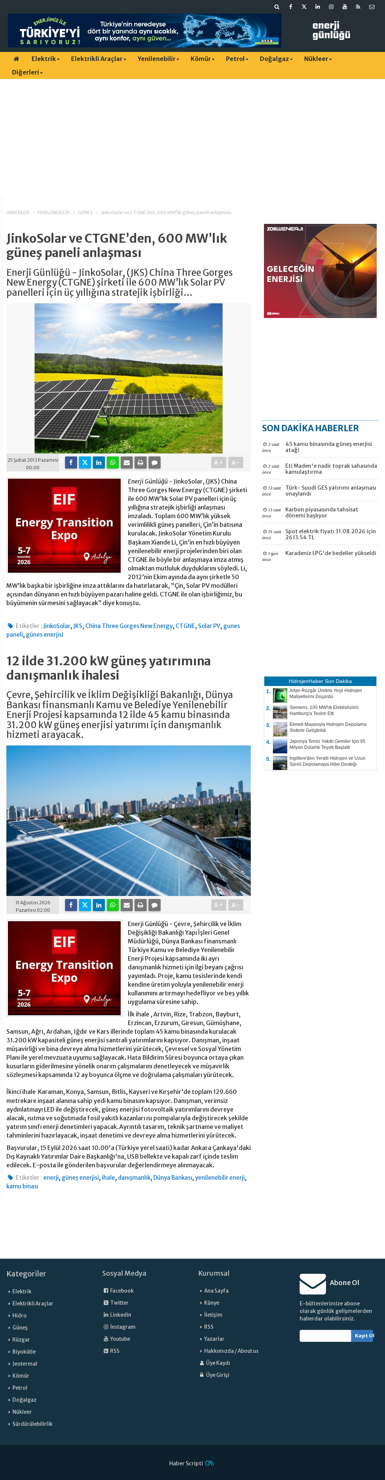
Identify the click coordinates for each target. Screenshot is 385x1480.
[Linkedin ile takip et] (317, 7)
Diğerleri (25, 72)
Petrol (235, 58)
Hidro (19, 1316)
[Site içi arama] (277, 7)
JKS (77, 626)
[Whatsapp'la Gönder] (113, 462)
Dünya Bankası (172, 1177)
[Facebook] (71, 462)
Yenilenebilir (157, 58)
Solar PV (209, 626)
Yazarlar (214, 1339)
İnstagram (122, 1327)
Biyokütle (24, 1352)
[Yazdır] (141, 462)
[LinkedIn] (99, 462)
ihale (108, 1177)
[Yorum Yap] (155, 462)
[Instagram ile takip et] (331, 7)
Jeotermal (24, 1364)
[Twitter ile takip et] (304, 7)
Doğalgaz (274, 58)
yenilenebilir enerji (220, 1177)
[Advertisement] (192, 137)
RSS (114, 1351)
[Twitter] (85, 462)
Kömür (201, 58)
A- (236, 462)
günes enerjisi (44, 634)
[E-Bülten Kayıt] (372, 7)
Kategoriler (26, 1273)
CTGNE (185, 626)
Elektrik (44, 58)
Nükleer (316, 58)
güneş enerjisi (80, 1177)
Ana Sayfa (216, 1291)
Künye (211, 1303)
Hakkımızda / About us (231, 1351)
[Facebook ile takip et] (290, 7)
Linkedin (120, 1315)
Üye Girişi (217, 1375)
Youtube (119, 1339)
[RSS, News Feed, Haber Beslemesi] (358, 7)
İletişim (213, 1315)
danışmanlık (134, 1177)
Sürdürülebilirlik (32, 1424)
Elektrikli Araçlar (97, 58)
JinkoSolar (56, 626)
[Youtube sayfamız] (345, 7)
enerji (51, 1177)
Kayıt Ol (364, 1335)
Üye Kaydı (217, 1363)
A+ (219, 462)
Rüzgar (21, 1340)
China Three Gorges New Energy (129, 626)
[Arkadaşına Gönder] (127, 462)
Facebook (121, 1291)
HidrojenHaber (306, 681)
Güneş (20, 1328)
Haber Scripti (186, 1463)
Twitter (119, 1303)
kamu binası (22, 1186)
